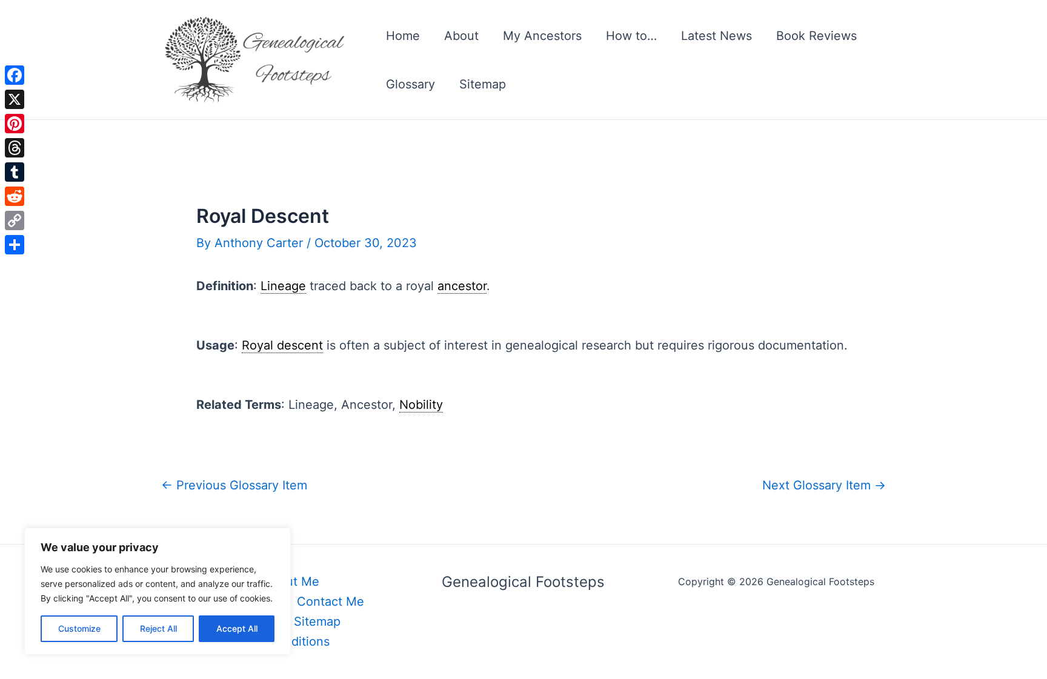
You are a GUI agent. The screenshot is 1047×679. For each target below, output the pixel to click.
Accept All (237, 628)
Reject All (158, 628)
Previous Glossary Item (234, 485)
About (461, 35)
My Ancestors (542, 35)
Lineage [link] (283, 286)
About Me (291, 581)
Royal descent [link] (282, 345)
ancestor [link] (462, 286)
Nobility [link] (421, 404)
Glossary (410, 84)
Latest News (716, 35)
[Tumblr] (14, 172)
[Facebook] (14, 75)
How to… (631, 35)
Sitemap (482, 84)
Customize (79, 628)
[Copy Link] (14, 220)
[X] (14, 99)
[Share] (14, 245)
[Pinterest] (14, 123)
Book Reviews (816, 35)
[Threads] (14, 148)
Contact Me (330, 601)
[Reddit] (14, 196)
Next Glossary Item (824, 485)
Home (403, 35)
